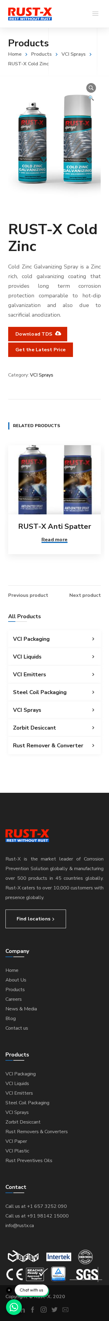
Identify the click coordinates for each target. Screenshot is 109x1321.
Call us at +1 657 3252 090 (36, 1206)
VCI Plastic (17, 1151)
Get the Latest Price (40, 349)
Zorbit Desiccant (34, 727)
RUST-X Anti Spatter (54, 526)
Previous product (28, 595)
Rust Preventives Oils (28, 1160)
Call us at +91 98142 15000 (37, 1216)
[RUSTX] (30, 14)
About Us (15, 980)
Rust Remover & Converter (48, 745)
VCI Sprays (73, 54)
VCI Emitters (29, 674)
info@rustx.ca (19, 1225)
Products (41, 54)
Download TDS (34, 334)
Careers (13, 999)
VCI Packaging (31, 639)
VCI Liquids (27, 656)
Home (14, 54)
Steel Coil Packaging (40, 692)
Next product (85, 595)
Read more (54, 539)
